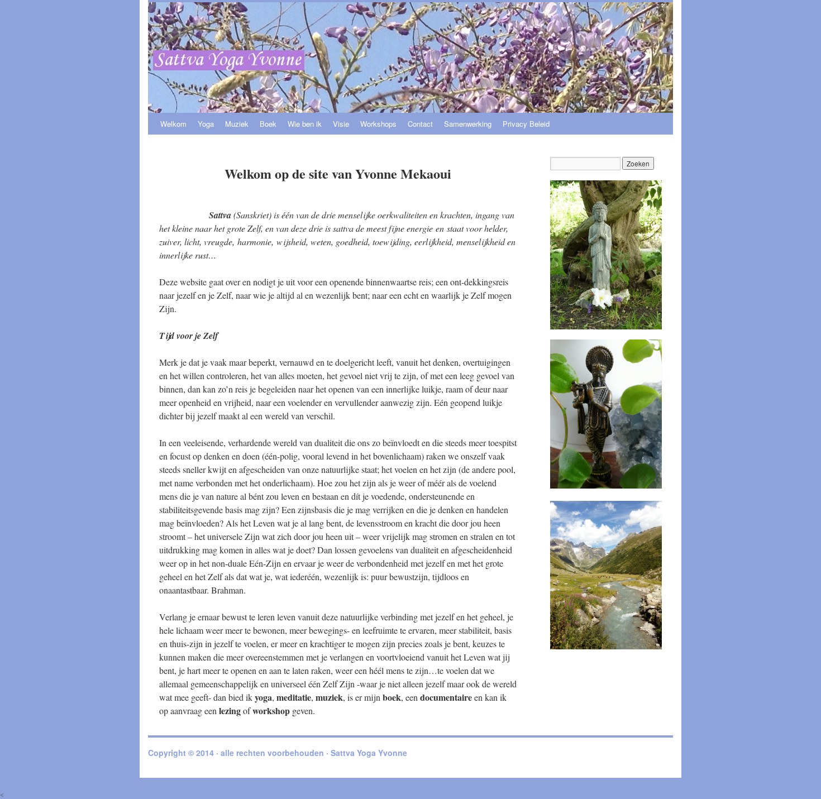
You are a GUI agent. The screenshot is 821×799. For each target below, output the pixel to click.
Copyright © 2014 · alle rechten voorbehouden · (239, 752)
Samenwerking (467, 123)
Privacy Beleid (526, 123)
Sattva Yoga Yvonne (369, 752)
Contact (420, 123)
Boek (268, 123)
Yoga (206, 123)
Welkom (173, 123)
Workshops (378, 123)
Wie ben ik (305, 123)
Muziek (237, 123)
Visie (341, 123)
